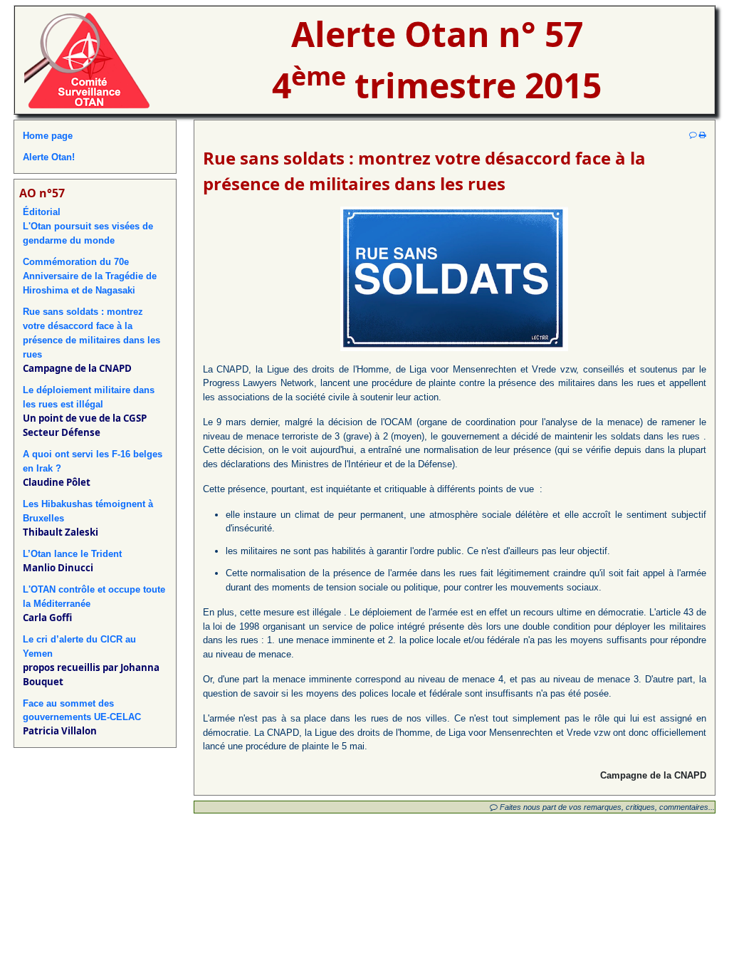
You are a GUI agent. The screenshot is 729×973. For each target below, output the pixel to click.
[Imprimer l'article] (702, 134)
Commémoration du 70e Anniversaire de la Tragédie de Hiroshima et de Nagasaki (90, 276)
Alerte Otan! (49, 157)
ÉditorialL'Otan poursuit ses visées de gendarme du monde (88, 226)
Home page (48, 135)
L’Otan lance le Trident (72, 553)
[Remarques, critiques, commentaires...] (693, 134)
